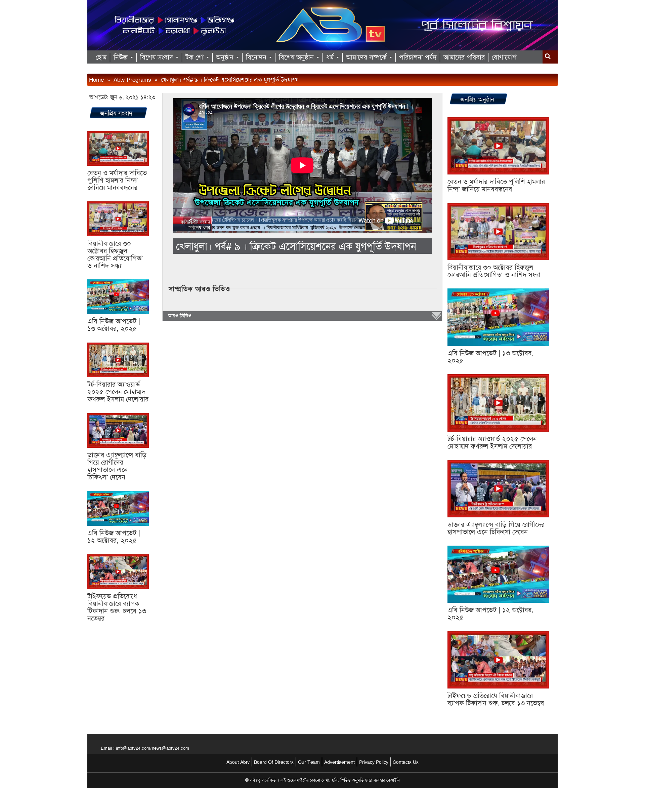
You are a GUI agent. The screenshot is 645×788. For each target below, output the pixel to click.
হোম (101, 57)
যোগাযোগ (504, 57)
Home (96, 79)
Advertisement (339, 762)
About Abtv (238, 762)
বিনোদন (257, 57)
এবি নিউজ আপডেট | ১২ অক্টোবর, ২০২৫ (113, 536)
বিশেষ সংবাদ (157, 57)
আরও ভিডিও (179, 315)
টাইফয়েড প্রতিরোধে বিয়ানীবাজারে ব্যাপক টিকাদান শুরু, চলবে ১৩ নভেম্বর (116, 607)
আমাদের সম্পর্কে (367, 57)
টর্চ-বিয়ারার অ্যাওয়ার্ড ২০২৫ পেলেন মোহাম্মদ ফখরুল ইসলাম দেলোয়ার (117, 392)
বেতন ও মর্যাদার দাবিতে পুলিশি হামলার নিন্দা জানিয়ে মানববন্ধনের (117, 180)
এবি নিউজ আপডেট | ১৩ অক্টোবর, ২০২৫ (113, 324)
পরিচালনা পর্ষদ (417, 57)
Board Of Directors (274, 762)
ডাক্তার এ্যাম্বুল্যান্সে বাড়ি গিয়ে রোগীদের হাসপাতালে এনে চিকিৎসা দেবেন (116, 466)
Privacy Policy (373, 762)
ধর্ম (331, 57)
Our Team (309, 762)
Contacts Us (406, 762)
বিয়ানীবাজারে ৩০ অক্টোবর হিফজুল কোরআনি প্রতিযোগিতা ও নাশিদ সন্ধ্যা (115, 254)
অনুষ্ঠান (225, 57)
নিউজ (122, 57)
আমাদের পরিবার (464, 57)
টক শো (195, 57)
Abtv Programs (132, 79)
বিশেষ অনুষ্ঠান (297, 57)
